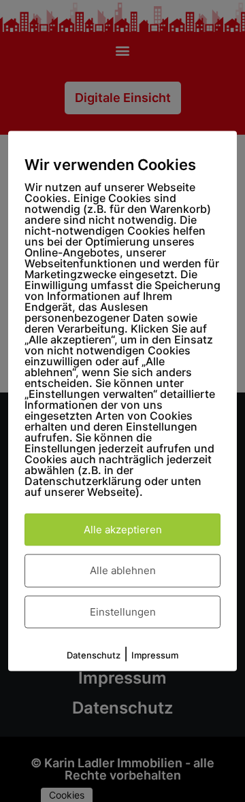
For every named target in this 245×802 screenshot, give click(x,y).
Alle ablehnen (123, 570)
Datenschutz (93, 655)
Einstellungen (123, 611)
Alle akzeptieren (123, 528)
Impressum (154, 655)
